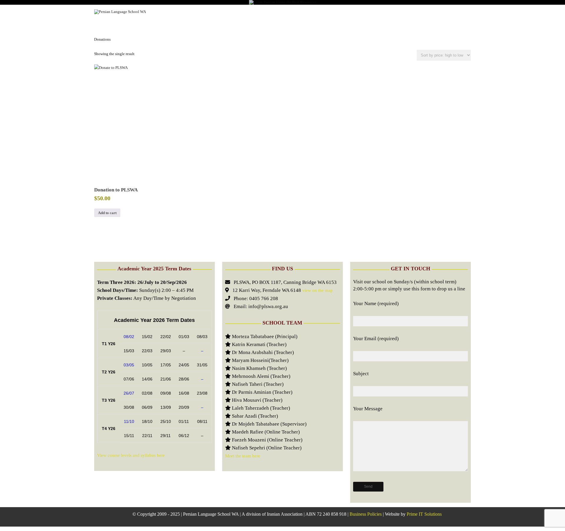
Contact (455, 11)
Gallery (330, 11)
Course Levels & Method (212, 11)
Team (357, 11)
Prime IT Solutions (424, 514)
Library (300, 11)
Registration (265, 11)
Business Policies (366, 514)
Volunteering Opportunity (405, 11)
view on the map (317, 290)
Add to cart (107, 213)
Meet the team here (242, 456)
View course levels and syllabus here (131, 455)
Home (167, 11)
